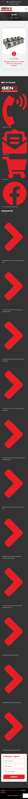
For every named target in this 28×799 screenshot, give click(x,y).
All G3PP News (14, 58)
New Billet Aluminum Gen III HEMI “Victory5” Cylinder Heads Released (14, 63)
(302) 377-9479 (15, 4)
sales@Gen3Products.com (14, 2)
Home (11, 17)
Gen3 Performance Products (12, 790)
